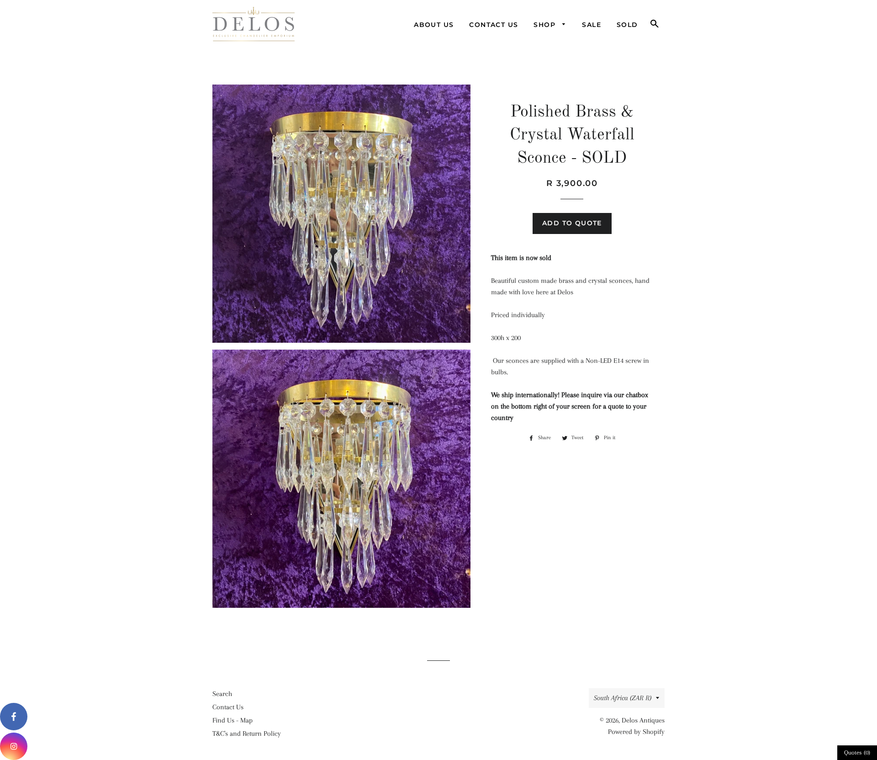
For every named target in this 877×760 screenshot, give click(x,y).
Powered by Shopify (636, 732)
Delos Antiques (643, 720)
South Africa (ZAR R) (622, 698)
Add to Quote (572, 223)
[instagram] (13, 746)
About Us (434, 25)
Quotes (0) (857, 752)
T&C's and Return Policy (246, 733)
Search (222, 694)
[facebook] (13, 716)
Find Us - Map (232, 720)
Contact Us (493, 25)
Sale (591, 25)
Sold (627, 25)
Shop (546, 25)
